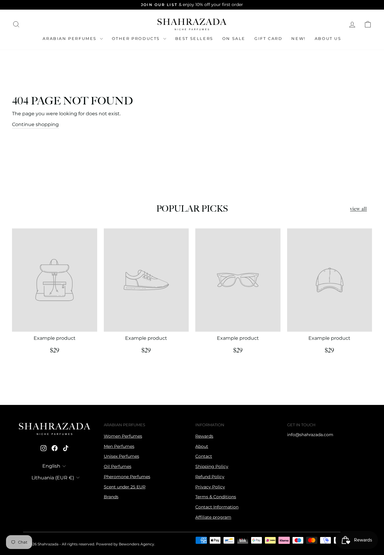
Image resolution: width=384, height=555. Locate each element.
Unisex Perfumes (121, 456)
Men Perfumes (119, 446)
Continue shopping (35, 124)
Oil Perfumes (117, 466)
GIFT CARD (268, 38)
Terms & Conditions (215, 496)
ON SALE (233, 38)
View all (358, 209)
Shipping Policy (211, 466)
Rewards (204, 436)
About (201, 446)
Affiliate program (213, 517)
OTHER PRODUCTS (137, 38)
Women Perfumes (123, 436)
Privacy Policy (210, 487)
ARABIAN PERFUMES (70, 38)
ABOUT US (328, 38)
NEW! (298, 38)
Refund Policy (209, 476)
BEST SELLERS (194, 38)
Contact (203, 456)
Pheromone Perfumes (127, 476)
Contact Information (216, 507)
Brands (111, 496)
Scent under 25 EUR (125, 487)
